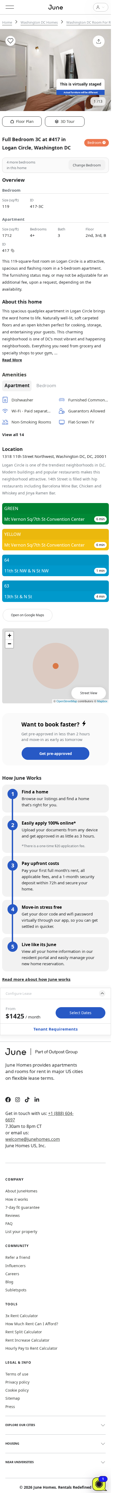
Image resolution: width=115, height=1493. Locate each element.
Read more (12, 359)
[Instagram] (17, 1100)
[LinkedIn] (37, 1100)
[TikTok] (27, 1100)
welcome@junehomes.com (32, 1139)
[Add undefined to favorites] (10, 41)
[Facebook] (8, 1100)
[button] (55, 993)
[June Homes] (44, 1055)
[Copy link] (12, 250)
